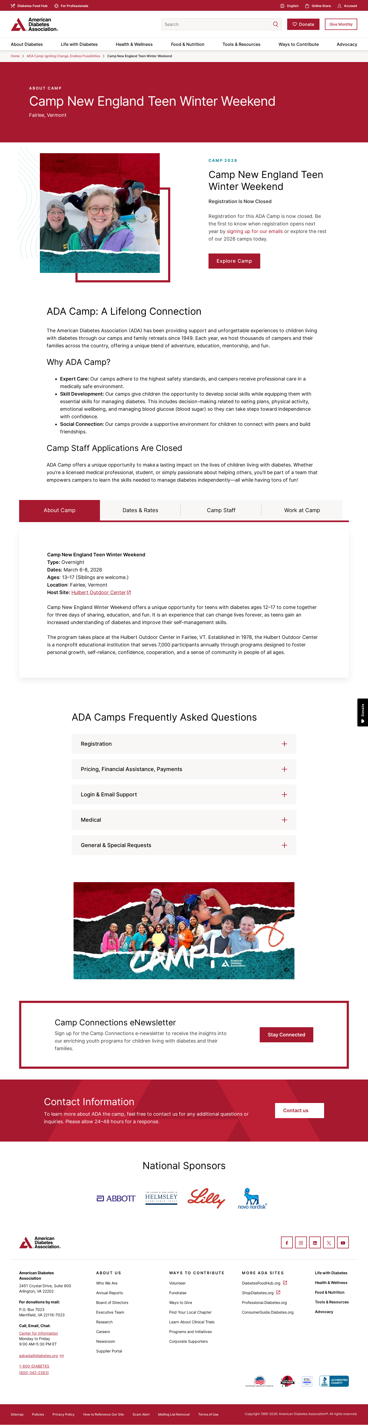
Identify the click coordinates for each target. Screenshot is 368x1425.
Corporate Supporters (188, 1341)
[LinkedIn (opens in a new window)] (315, 1243)
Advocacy (347, 44)
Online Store (321, 6)
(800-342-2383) (34, 1372)
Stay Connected (286, 1034)
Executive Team (110, 1312)
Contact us (296, 1110)
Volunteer (177, 1283)
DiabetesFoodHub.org (262, 1283)
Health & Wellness (134, 44)
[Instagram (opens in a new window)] (301, 1243)
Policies (38, 1414)
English (292, 6)
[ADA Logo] (54, 24)
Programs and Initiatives (190, 1331)
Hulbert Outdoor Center (98, 592)
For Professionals (74, 6)
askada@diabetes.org (38, 1355)
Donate (306, 24)
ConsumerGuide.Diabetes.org (268, 1312)
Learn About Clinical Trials (191, 1322)
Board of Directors (112, 1302)
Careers (103, 1331)
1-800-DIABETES (34, 1366)
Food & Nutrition (187, 44)
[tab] (59, 510)
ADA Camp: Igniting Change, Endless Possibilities (63, 56)
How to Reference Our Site (103, 1414)
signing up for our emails (255, 231)
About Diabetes (27, 44)
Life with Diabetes (79, 44)
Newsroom (105, 1341)
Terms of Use (208, 1414)
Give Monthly (341, 24)
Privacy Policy (64, 1414)
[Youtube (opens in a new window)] (343, 1243)
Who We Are (106, 1283)
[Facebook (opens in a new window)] (287, 1243)
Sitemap (17, 1414)
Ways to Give (180, 1302)
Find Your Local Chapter (190, 1312)
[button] (264, 24)
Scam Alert (141, 1414)
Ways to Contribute (299, 44)
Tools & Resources (242, 44)
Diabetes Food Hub (33, 6)
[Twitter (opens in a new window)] (329, 1243)
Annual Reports (109, 1292)
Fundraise (177, 1292)
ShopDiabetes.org (258, 1292)
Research (104, 1322)
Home (15, 56)
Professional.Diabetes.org (264, 1302)
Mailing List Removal (174, 1414)
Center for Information (38, 1333)
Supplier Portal (109, 1351)
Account (350, 6)
